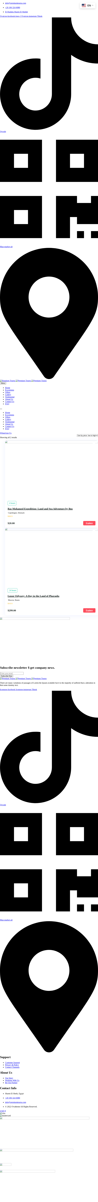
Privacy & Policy (12, 1065)
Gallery (8, 395)
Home (7, 388)
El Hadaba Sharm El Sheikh (16, 12)
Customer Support (12, 1062)
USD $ (3, 1111)
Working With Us (12, 1080)
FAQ (7, 404)
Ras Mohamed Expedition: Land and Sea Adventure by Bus (40, 508)
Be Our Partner (11, 1083)
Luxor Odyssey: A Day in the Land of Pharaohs (33, 596)
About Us (9, 399)
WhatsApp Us (5, 433)
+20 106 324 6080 (12, 7)
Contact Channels (12, 1067)
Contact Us (9, 401)
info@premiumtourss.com (15, 3)
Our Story (9, 1078)
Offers (7, 392)
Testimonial (9, 397)
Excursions (9, 390)
